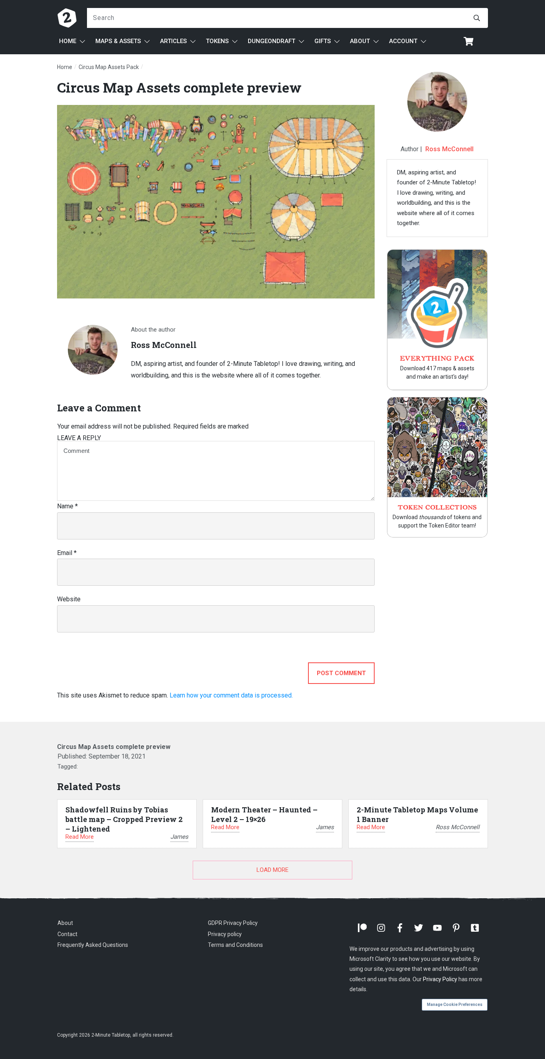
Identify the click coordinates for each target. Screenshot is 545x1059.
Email (67, 553)
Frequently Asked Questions (92, 945)
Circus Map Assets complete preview (179, 87)
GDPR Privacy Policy (233, 923)
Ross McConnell (449, 149)
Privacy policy (225, 934)
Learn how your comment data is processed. (231, 695)
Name (67, 506)
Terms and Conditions (235, 945)
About (65, 923)
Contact (67, 934)
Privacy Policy (440, 979)
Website (69, 599)
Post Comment (341, 673)
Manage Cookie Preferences (454, 1004)
